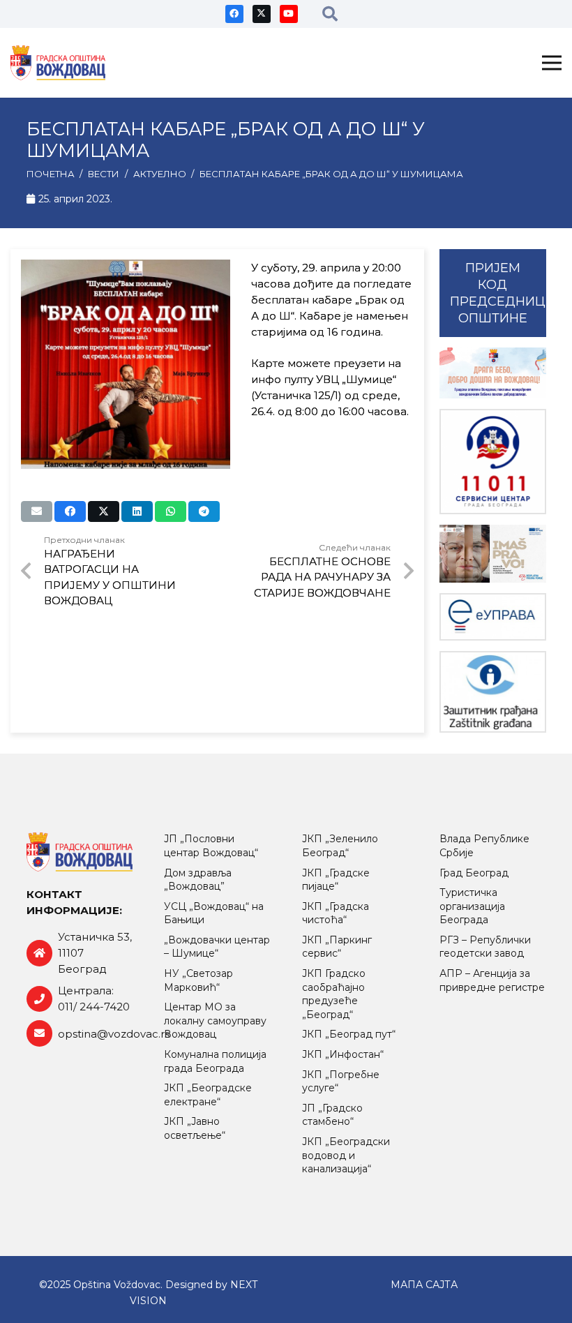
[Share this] (70, 511)
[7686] (492, 372)
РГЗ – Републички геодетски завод (485, 947)
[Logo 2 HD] (493, 691)
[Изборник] (552, 62)
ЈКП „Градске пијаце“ (336, 880)
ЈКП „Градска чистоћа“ (335, 913)
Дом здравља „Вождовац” (198, 880)
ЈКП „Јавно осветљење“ (194, 1128)
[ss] (493, 461)
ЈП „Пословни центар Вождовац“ (211, 845)
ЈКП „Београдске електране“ (208, 1095)
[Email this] (36, 511)
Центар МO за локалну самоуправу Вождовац (215, 1020)
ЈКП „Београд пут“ (349, 1034)
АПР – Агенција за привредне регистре (492, 980)
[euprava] (493, 616)
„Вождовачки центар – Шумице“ (217, 947)
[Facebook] (234, 14)
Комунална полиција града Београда (215, 1061)
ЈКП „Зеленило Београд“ (340, 845)
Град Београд (474, 873)
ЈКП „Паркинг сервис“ (337, 947)
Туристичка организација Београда (472, 906)
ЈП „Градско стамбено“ (332, 1115)
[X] (262, 14)
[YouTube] (289, 14)
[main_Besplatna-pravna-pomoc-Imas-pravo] (492, 554)
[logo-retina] (57, 62)
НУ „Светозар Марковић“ (198, 980)
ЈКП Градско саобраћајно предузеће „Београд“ (334, 994)
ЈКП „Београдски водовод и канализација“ (346, 1155)
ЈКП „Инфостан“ (343, 1054)
